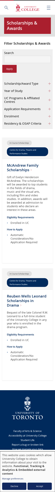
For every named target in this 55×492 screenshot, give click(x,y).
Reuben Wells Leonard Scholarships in (26, 301)
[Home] (27, 8)
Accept (39, 486)
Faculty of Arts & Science (27, 431)
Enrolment (11, 116)
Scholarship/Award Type (21, 84)
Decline (14, 486)
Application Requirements (22, 109)
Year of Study (13, 91)
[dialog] (27, 471)
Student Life (27, 440)
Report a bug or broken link (27, 444)
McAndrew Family (22, 167)
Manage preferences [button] (12, 478)
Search (9, 53)
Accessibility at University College (28, 435)
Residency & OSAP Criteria (22, 123)
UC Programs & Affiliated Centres (22, 100)
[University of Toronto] (27, 408)
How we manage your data (27, 449)
